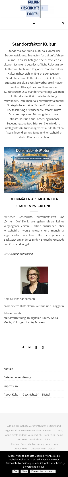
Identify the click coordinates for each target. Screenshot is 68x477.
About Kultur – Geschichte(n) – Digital (27, 394)
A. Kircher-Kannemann (21, 253)
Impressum (11, 386)
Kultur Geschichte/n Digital (36, 439)
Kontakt (8, 368)
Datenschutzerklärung (17, 377)
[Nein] (63, 464)
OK (15, 471)
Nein (24, 471)
